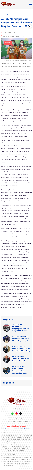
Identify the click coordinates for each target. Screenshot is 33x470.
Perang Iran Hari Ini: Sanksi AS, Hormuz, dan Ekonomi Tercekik (21, 358)
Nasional (10, 15)
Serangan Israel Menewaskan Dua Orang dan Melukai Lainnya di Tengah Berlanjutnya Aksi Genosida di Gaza (19, 369)
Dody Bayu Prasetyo (9, 32)
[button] (30, 4)
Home (3, 15)
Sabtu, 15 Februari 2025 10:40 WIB (13, 36)
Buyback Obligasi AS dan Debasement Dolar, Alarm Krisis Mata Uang (21, 348)
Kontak (25, 422)
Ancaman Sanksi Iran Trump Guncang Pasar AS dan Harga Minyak (20, 338)
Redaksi (19, 419)
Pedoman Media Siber (12, 422)
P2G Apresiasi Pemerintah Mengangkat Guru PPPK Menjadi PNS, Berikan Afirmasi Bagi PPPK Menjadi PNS (21, 327)
